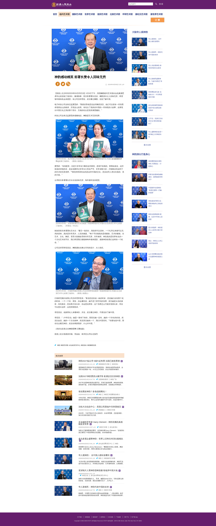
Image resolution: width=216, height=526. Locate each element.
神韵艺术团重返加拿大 (112, 394)
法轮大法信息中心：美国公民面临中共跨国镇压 (100, 407)
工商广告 (126, 517)
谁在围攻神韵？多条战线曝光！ (93, 391)
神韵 (102, 93)
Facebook (57, 84)
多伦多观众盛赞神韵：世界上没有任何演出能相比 (101, 439)
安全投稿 (110, 517)
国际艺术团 (77, 14)
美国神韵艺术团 (103, 364)
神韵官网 (72, 329)
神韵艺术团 (64, 345)
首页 (55, 14)
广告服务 (118, 517)
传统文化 (85, 475)
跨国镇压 (101, 410)
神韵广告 (113, 379)
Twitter (63, 84)
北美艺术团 (115, 14)
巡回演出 (115, 364)
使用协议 (102, 517)
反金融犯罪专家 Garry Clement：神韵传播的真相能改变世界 (101, 423)
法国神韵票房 (103, 379)
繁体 (68, 84)
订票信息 (80, 329)
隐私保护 (95, 517)
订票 (158, 20)
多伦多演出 (113, 427)
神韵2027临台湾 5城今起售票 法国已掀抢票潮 (99, 361)
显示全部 (147, 145)
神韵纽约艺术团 (109, 458)
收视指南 (87, 517)
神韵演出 (76, 248)
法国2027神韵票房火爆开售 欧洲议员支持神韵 (99, 376)
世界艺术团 (90, 14)
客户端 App (135, 517)
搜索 (161, 4)
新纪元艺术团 (141, 14)
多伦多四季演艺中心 (105, 443)
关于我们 (79, 517)
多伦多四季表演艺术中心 (99, 475)
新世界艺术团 (157, 14)
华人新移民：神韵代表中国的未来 (94, 487)
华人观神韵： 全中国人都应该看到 (94, 455)
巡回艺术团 (102, 14)
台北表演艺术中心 (74, 345)
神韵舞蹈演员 (91, 345)
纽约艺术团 (65, 14)
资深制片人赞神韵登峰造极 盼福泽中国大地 (98, 470)
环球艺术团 (128, 14)
